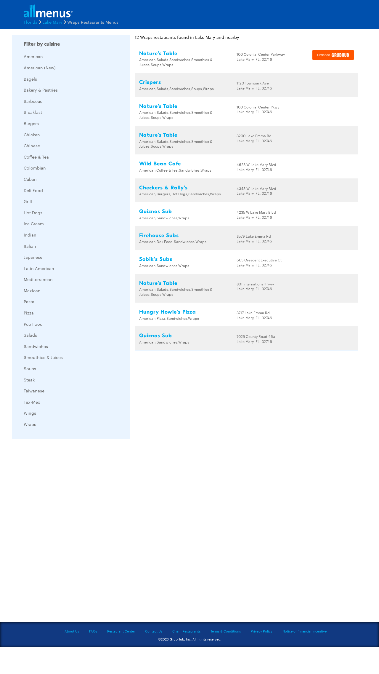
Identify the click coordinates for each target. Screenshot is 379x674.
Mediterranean (38, 279)
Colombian (35, 168)
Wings (30, 413)
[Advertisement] (56, 532)
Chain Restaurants (186, 631)
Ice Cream (34, 223)
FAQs (93, 631)
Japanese (33, 257)
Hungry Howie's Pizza (167, 312)
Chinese (32, 145)
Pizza (29, 313)
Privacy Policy (261, 631)
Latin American (39, 268)
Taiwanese (34, 391)
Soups (30, 368)
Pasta (29, 301)
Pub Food (33, 324)
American (33, 56)
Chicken (32, 135)
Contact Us (153, 631)
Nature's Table (158, 53)
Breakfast (33, 112)
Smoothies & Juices (43, 357)
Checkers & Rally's (163, 188)
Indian (30, 235)
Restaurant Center (121, 631)
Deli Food (33, 190)
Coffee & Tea (36, 157)
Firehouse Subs (159, 235)
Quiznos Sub (155, 211)
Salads (30, 335)
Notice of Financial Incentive (304, 631)
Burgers (31, 123)
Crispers (150, 82)
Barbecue (33, 101)
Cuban (30, 179)
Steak (29, 380)
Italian (30, 246)
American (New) (40, 68)
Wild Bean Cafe (160, 164)
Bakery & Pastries (41, 90)
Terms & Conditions (226, 631)
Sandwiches (36, 346)
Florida (31, 22)
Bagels (30, 79)
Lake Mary (52, 22)
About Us (72, 631)
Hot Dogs (33, 212)
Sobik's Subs (155, 259)
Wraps (30, 424)
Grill (28, 201)
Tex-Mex (32, 402)
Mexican (32, 290)
